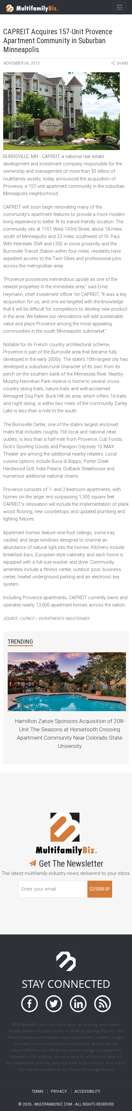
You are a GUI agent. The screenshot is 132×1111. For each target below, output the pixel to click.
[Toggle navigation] (119, 7)
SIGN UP (102, 889)
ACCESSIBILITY (87, 1091)
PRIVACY (59, 1091)
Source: (46, 618)
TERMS (38, 1091)
